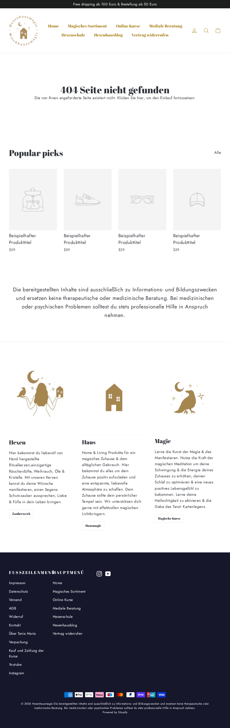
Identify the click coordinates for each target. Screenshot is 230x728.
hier (140, 97)
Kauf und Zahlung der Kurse (26, 653)
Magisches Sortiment (87, 26)
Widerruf (16, 616)
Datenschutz (18, 591)
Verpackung (18, 642)
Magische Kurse (169, 518)
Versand (15, 599)
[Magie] (188, 399)
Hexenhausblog (108, 35)
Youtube (15, 664)
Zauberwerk (21, 513)
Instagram (16, 673)
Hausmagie (93, 525)
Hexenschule (73, 35)
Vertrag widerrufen (150, 35)
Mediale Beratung (165, 26)
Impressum (17, 582)
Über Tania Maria (22, 633)
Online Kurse (128, 26)
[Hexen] (42, 399)
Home (53, 26)
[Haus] (115, 399)
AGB (12, 608)
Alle (217, 152)
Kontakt (15, 625)
